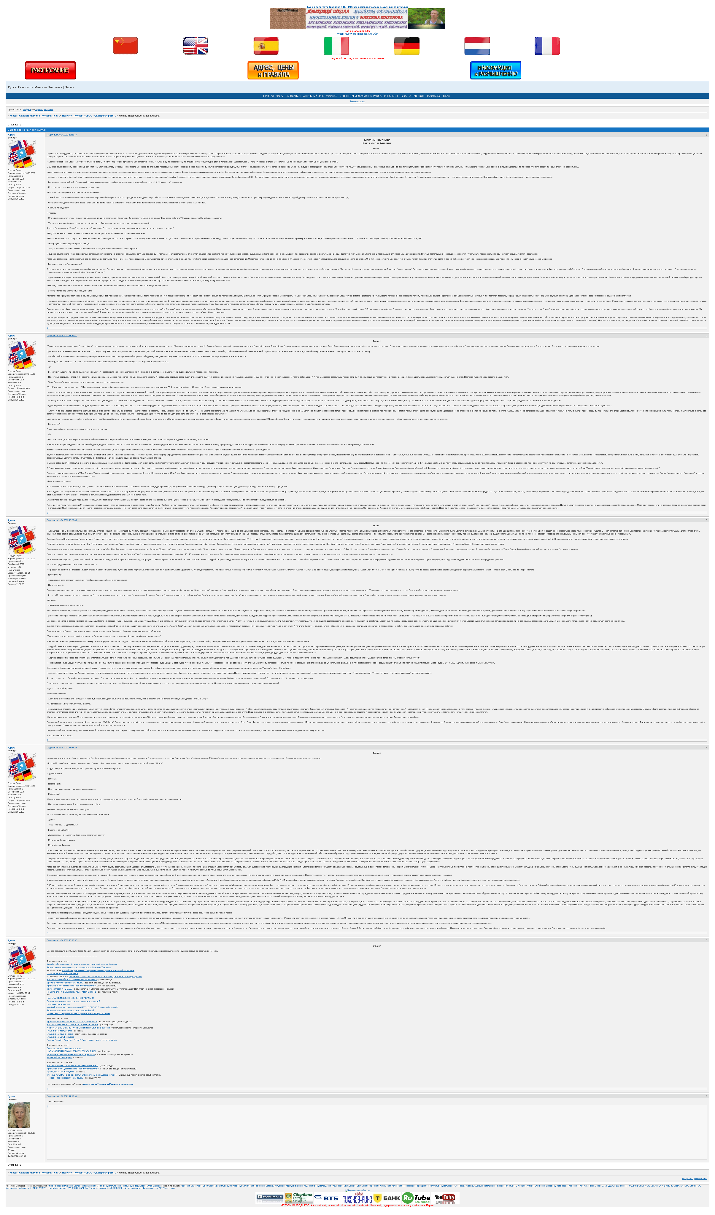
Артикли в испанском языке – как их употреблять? (71, 1054)
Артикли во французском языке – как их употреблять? (72, 1069)
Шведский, (551, 1186)
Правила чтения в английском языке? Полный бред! (71, 992)
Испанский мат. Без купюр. (59, 1057)
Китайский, (363, 1186)
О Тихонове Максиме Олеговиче (62, 973)
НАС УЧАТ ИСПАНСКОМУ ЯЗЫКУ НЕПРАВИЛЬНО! (71, 1051)
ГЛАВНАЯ (268, 96)
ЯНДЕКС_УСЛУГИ (38, 1188)
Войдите (27, 109)
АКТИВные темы (167, 1188)
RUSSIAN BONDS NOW (639, 1186)
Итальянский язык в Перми (60, 1034)
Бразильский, (222, 1186)
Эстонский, (562, 1186)
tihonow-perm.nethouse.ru (17, 1188)
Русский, (469, 1186)
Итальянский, (115, 1186)
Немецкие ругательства (58, 1004)
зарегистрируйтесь (44, 109)
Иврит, (289, 1186)
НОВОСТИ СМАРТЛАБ (678, 1186)
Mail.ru (654, 1186)
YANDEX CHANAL (76, 1188)
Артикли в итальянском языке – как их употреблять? (72, 1022)
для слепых (621, 1186)
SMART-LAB (695, 1186)
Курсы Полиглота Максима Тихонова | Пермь (35, 115)
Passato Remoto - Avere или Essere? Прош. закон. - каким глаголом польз (82, 1040)
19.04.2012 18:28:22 (67, 748)
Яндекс (590, 1186)
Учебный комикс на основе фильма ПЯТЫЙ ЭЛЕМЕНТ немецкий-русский (82, 1007)
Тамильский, (511, 1186)
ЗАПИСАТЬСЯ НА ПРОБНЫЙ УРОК (305, 96)
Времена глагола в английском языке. (65, 983)
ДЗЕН (613, 1186)
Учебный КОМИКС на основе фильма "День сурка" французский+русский (82, 1075)
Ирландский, (325, 1186)
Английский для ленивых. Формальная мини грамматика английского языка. (98, 970)
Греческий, (260, 1186)
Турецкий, (522, 1186)
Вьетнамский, (248, 1186)
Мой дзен (154, 1188)
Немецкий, (127, 1186)
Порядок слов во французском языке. (65, 1078)
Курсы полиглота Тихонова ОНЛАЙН (357, 33)
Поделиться (52, 135)
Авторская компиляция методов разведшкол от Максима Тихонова (79, 967)
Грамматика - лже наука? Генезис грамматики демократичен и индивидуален (105, 976)
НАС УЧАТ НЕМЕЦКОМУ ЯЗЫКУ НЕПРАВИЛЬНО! (70, 998)
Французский (154, 1186)
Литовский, (397, 1186)
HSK (659, 1186)
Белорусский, (197, 1186)
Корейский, (374, 1186)
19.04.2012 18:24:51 (67, 335)
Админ (11, 135)
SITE (113, 1188)
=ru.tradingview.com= (57, 1188)
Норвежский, (409, 1186)
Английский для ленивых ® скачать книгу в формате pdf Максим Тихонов (82, 964)
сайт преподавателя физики (136, 1188)
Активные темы (357, 101)
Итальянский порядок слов (59, 1031)
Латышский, (386, 1186)
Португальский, (435, 1186)
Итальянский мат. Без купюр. (60, 1037)
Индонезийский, (311, 1186)
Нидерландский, (140, 1186)
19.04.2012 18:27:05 (67, 520)
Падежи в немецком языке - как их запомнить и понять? (73, 1001)
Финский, (531, 1186)
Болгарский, (210, 1186)
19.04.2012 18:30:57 (67, 940)
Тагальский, (490, 1186)
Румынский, (459, 1186)
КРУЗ (664, 1186)
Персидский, (422, 1186)
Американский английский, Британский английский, (72, 1186)
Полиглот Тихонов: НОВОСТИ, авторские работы (89, 115)
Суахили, (479, 1186)
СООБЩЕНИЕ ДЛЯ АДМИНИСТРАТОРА (361, 96)
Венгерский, (235, 1186)
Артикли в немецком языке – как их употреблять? (70, 1010)
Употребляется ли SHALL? (59, 989)
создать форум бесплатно (694, 1178)
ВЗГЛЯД (606, 1186)
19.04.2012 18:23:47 (67, 135)
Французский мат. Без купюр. (60, 1072)
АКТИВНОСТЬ (417, 96)
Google (598, 1186)
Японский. (573, 1186)
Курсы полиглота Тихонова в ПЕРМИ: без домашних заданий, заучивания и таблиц (357, 7)
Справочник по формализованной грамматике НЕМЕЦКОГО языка (78, 1013)
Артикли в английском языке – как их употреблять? (71, 986)
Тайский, (500, 1186)
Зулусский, (280, 1186)
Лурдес (12, 1096)
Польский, (448, 1186)
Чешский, (541, 1186)
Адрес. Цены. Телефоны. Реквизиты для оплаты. (108, 1084)
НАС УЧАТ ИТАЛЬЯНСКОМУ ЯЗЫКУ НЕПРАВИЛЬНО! (72, 1024)
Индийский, (298, 1186)
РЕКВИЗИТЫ (391, 96)
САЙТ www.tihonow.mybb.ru (98, 1188)
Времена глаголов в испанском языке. (65, 1048)
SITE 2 (119, 1188)
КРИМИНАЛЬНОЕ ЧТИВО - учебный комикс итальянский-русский (78, 1028)
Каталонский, (351, 1186)
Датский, (270, 1186)
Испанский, (102, 1186)
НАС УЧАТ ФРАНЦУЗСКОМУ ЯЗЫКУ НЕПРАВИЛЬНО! (72, 1065)
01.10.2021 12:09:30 (67, 1096)
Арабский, (186, 1186)
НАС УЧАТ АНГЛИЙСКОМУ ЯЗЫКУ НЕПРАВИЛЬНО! (72, 979)
